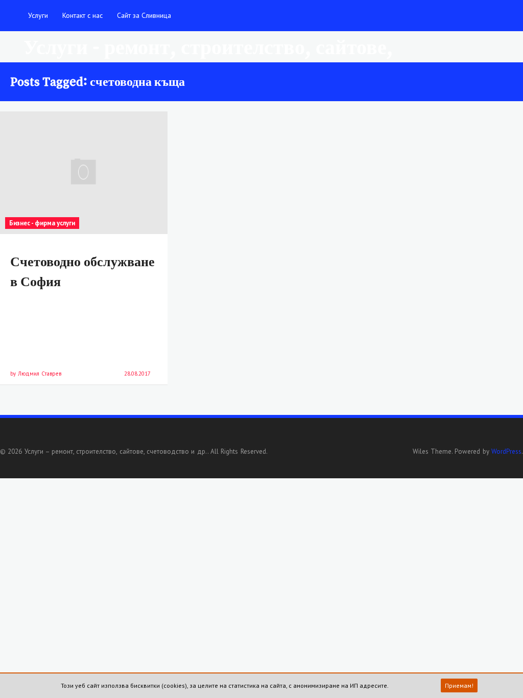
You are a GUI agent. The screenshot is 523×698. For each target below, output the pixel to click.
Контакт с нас (82, 15)
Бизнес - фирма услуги (42, 223)
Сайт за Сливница (144, 15)
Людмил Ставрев (39, 373)
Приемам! (459, 685)
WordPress (506, 451)
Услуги (38, 15)
